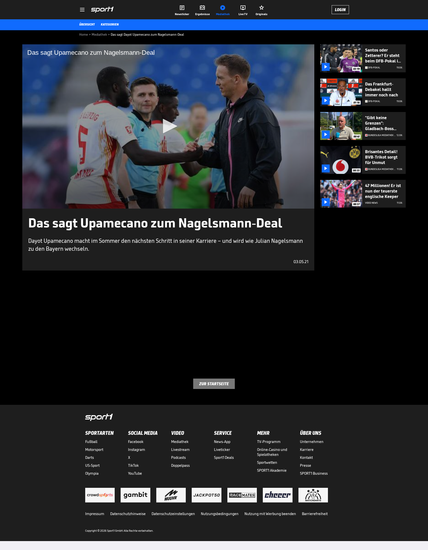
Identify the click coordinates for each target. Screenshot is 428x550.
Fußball (91, 441)
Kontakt (306, 457)
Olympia (92, 473)
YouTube (135, 473)
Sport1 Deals (224, 457)
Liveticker (222, 449)
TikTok (133, 465)
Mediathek (179, 441)
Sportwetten (267, 462)
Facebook (135, 441)
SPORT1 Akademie (272, 470)
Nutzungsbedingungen (220, 513)
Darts (89, 457)
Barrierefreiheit (315, 513)
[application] (168, 126)
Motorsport (94, 449)
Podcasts (178, 457)
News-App (222, 441)
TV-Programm (269, 441)
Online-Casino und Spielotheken (272, 452)
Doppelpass (180, 465)
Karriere (307, 449)
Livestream (180, 449)
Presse (305, 465)
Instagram (136, 449)
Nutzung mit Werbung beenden (270, 513)
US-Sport (92, 465)
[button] (168, 126)
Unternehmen (311, 441)
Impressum (94, 513)
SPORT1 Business (314, 473)
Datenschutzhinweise (128, 513)
